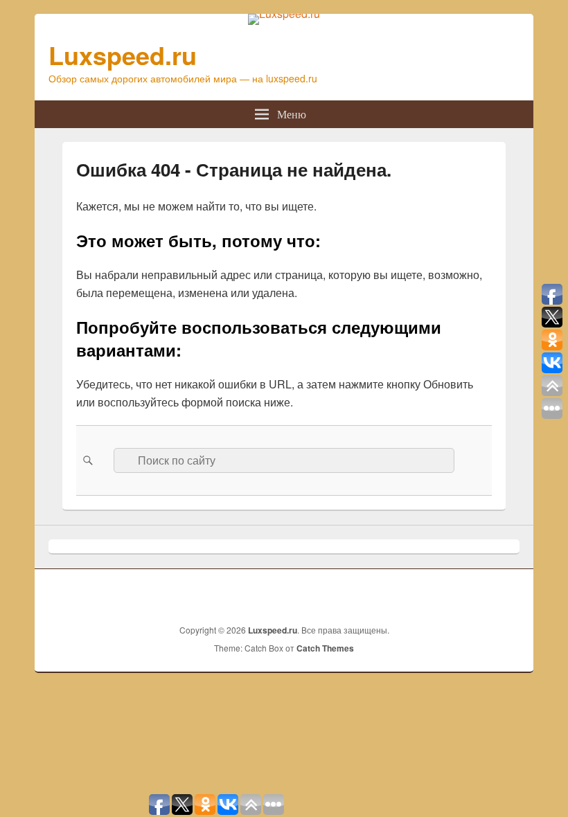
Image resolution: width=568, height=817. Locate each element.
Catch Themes (325, 648)
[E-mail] (508, 595)
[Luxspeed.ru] (284, 13)
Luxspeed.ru (122, 55)
